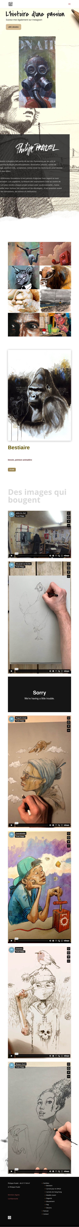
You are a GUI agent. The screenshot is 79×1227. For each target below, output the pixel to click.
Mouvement (50, 1201)
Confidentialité (13, 1199)
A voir (12, 469)
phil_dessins (14, 27)
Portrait (45, 1211)
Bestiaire (49, 1186)
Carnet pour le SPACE (53, 1189)
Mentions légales (14, 1195)
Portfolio (46, 1183)
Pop (47, 1205)
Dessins (49, 1208)
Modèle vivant (51, 1195)
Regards (49, 1198)
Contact (46, 1214)
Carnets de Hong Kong (54, 1192)
